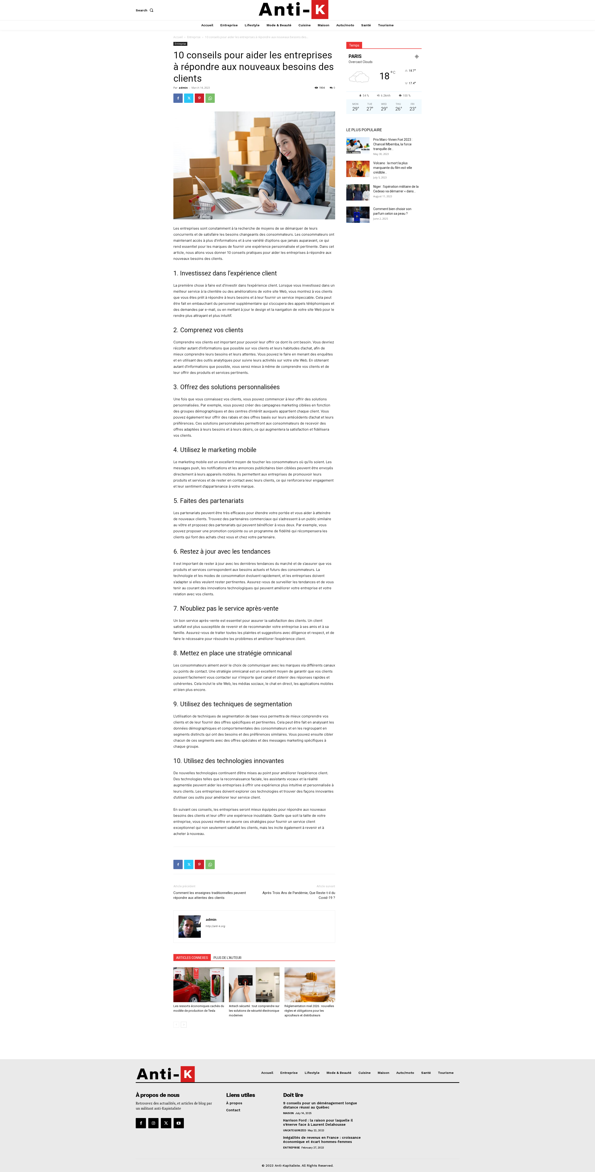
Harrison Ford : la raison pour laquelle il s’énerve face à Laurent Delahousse (318, 1122)
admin (183, 87)
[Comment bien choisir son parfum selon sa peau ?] (358, 215)
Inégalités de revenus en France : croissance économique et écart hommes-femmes (322, 1139)
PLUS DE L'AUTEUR (227, 958)
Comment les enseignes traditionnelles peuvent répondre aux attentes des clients (209, 895)
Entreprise (194, 37)
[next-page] (184, 1025)
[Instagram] (153, 1123)
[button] (145, 10)
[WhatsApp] (210, 98)
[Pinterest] (199, 98)
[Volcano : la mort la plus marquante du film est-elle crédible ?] (358, 169)
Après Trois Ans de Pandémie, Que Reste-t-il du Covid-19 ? (298, 895)
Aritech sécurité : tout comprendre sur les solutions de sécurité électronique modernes (254, 1010)
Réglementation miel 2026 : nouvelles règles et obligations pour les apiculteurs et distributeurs (309, 1010)
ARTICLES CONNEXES (192, 958)
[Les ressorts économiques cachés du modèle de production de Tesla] (198, 984)
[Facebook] (178, 98)
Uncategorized (294, 1130)
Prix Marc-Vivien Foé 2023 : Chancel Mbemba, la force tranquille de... (393, 144)
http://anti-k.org (215, 926)
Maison (288, 1113)
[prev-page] (176, 1025)
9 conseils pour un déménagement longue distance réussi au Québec (320, 1105)
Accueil (178, 37)
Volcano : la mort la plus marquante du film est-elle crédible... (392, 167)
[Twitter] (188, 98)
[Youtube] (179, 1123)
